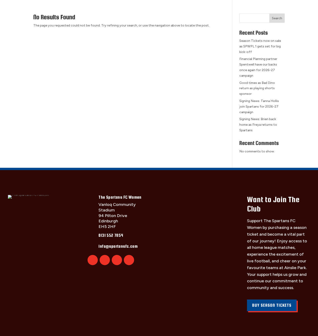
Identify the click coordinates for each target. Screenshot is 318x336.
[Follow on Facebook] (105, 260)
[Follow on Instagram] (117, 260)
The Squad (62, 8)
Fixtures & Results (101, 8)
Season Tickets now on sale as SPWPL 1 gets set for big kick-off (260, 46)
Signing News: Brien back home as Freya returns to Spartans (258, 124)
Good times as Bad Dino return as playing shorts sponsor (257, 88)
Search (277, 18)
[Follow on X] (93, 260)
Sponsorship (172, 8)
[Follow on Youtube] (129, 260)
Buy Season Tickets (271, 305)
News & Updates (250, 8)
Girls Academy (210, 8)
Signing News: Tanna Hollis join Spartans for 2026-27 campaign (259, 106)
